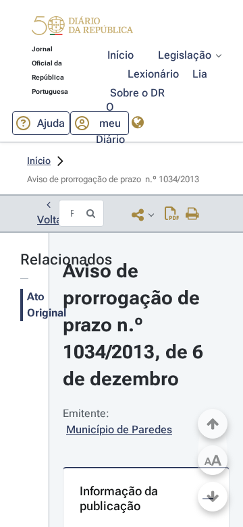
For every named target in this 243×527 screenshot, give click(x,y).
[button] (82, 27)
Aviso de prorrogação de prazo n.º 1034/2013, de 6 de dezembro (135, 325)
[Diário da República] (82, 28)
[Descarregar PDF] (172, 214)
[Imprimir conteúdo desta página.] (193, 214)
